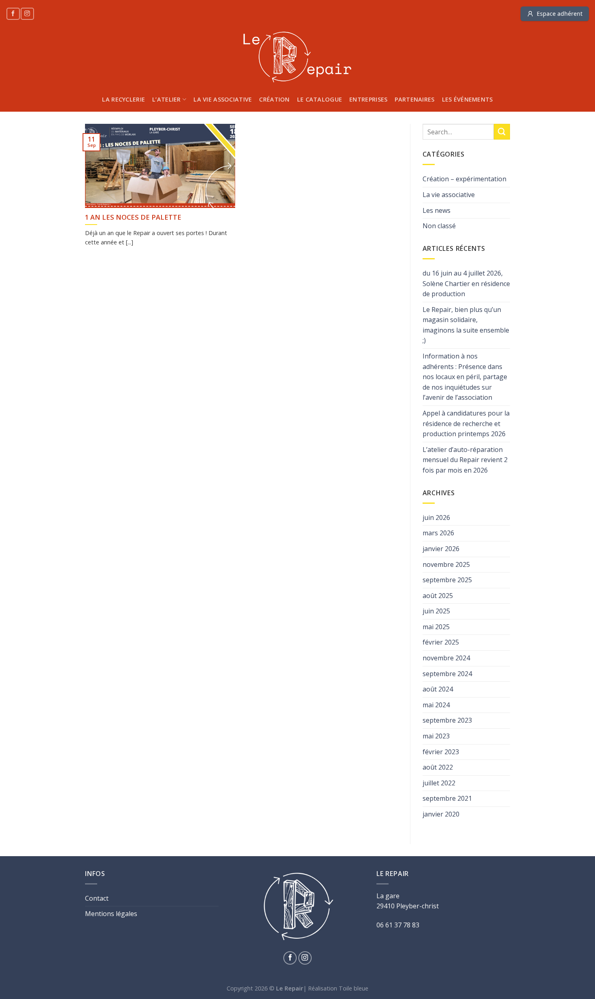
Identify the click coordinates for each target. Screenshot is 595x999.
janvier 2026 (441, 548)
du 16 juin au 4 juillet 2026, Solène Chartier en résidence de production (466, 283)
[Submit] (502, 132)
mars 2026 (438, 532)
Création (274, 99)
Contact (96, 898)
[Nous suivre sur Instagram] (27, 13)
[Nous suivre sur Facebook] (12, 13)
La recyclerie (123, 99)
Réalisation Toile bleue (338, 988)
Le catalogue (319, 99)
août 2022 (438, 767)
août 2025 (438, 595)
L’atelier (166, 99)
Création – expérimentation (464, 178)
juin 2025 (436, 611)
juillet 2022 (439, 782)
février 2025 (441, 642)
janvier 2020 (441, 814)
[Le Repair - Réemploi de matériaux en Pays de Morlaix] (297, 57)
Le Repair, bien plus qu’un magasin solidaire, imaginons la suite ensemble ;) (466, 325)
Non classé (439, 225)
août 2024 (438, 689)
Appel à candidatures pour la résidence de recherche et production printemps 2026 (466, 423)
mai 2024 (436, 704)
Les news (436, 210)
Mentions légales (111, 913)
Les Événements (467, 99)
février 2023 (441, 751)
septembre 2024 (447, 673)
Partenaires (414, 99)
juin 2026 (436, 517)
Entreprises (368, 99)
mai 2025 (436, 626)
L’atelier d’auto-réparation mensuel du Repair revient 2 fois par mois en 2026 (465, 460)
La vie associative (222, 99)
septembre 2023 (447, 720)
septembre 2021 (447, 798)
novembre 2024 (446, 657)
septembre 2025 (447, 579)
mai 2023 (436, 736)
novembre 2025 (446, 564)
